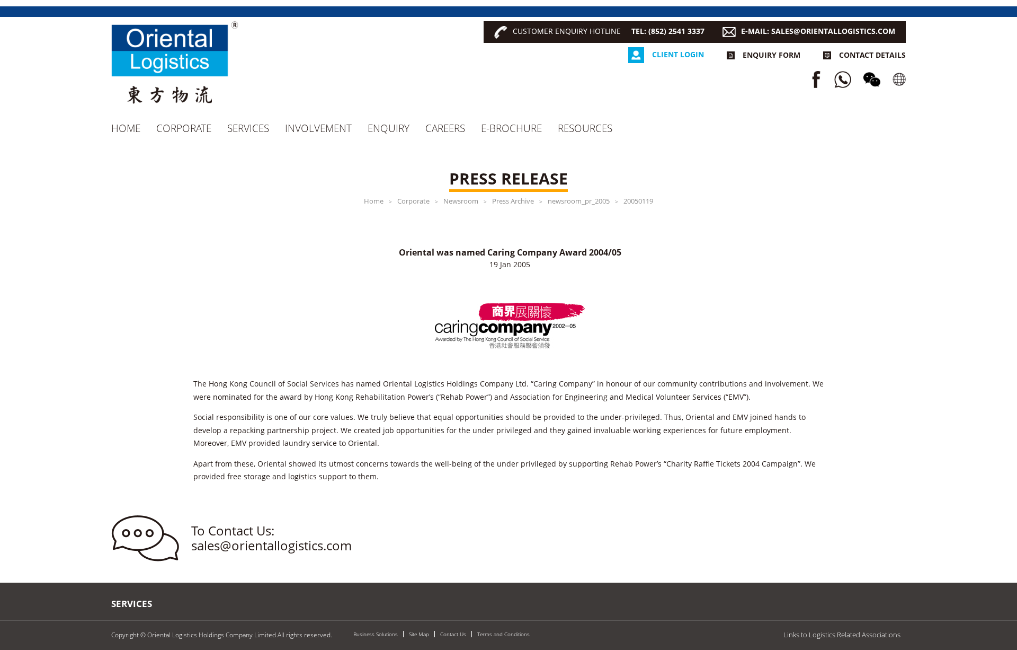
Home (125, 128)
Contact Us (453, 634)
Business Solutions (375, 634)
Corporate (183, 128)
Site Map (419, 634)
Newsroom (460, 201)
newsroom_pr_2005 (579, 201)
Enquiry (388, 128)
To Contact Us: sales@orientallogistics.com (271, 538)
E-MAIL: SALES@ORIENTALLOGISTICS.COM (818, 31)
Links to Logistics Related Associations (841, 634)
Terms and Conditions (503, 634)
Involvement (318, 128)
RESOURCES (585, 128)
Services (248, 128)
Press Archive (513, 201)
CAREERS (445, 128)
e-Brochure (511, 128)
